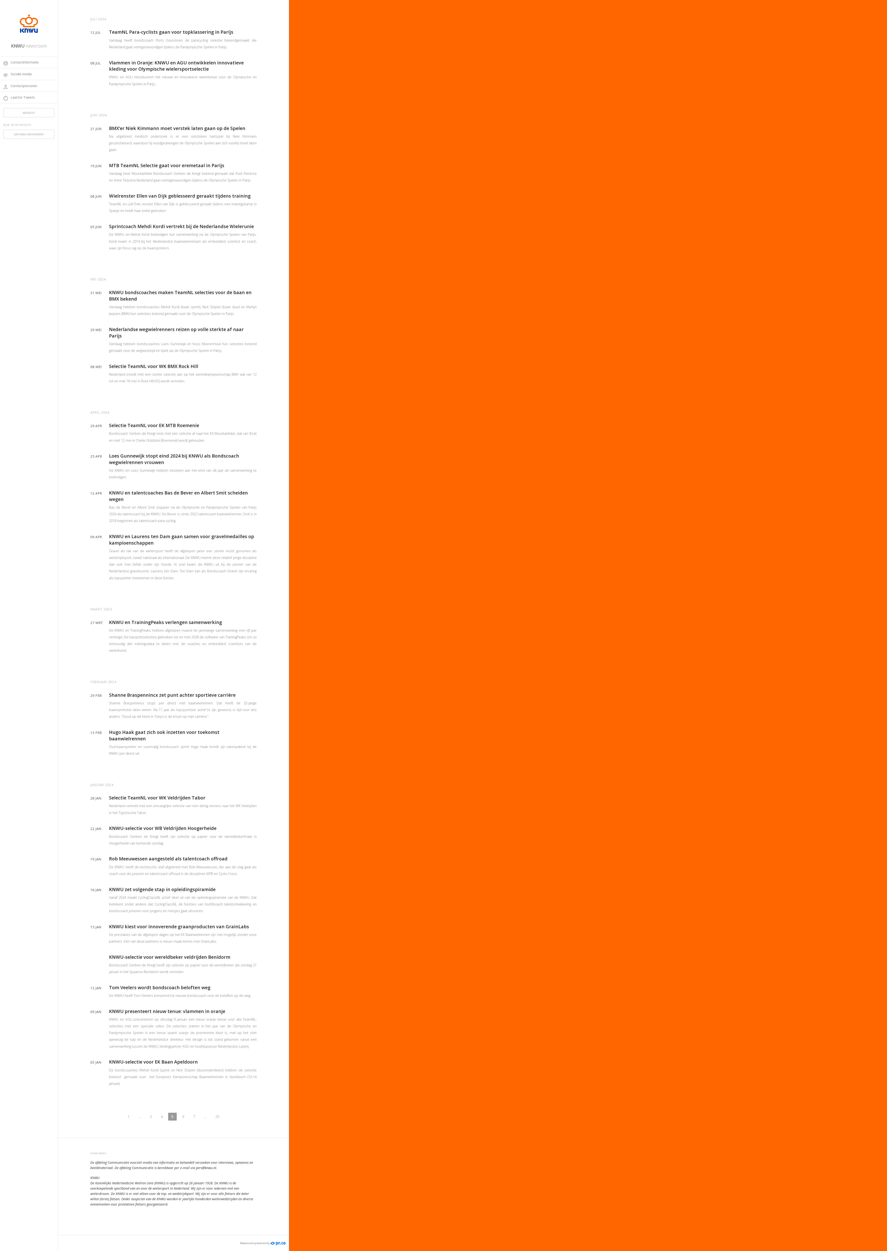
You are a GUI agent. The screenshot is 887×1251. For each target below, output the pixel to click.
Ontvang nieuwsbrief (29, 134)
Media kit (29, 113)
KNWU (29, 46)
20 (217, 1116)
